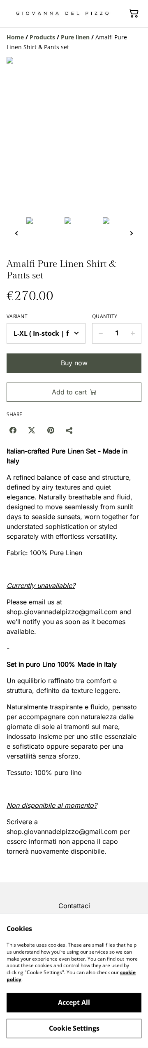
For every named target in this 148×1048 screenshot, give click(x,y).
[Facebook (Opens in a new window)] (13, 430)
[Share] (69, 430)
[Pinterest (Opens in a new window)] (50, 430)
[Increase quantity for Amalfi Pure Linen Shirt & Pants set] (133, 333)
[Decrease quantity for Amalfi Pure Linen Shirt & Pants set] (100, 333)
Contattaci (74, 906)
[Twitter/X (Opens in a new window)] (31, 430)
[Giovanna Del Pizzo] (62, 13)
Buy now (74, 363)
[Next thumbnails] (131, 233)
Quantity (104, 316)
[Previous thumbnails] (16, 233)
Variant (17, 316)
